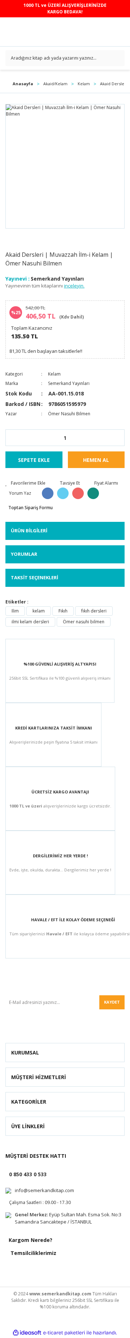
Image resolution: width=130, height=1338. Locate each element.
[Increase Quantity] (118, 438)
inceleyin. (74, 285)
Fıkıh (63, 611)
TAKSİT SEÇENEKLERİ (34, 577)
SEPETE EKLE (34, 459)
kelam (38, 611)
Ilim (15, 611)
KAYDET (112, 1002)
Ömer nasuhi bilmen (83, 622)
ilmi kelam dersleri (30, 622)
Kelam (54, 374)
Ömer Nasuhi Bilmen (69, 414)
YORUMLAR (24, 554)
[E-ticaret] (64, 1333)
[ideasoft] (27, 1332)
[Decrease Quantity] (11, 438)
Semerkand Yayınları (57, 278)
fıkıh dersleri (94, 611)
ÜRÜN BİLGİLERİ (29, 530)
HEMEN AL (96, 459)
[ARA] (116, 58)
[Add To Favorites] (25, 483)
